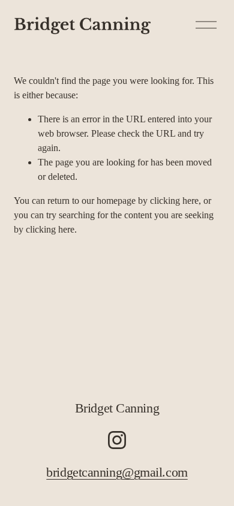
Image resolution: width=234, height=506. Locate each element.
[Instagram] (117, 440)
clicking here (174, 200)
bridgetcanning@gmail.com (116, 472)
